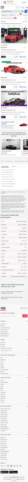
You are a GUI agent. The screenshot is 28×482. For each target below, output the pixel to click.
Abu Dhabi (3, 360)
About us (3, 326)
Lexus (2, 386)
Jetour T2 (3, 437)
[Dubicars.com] (3, 309)
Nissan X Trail (4, 453)
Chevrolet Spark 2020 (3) (7, 174)
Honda (2, 400)
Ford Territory (4, 459)
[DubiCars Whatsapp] (20, 466)
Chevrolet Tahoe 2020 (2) (7, 181)
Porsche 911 (4, 441)
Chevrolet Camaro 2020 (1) (7, 186)
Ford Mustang (4, 420)
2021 (20, 26)
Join (25, 316)
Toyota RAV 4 (4, 418)
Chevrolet (3, 396)
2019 (25, 26)
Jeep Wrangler (4, 426)
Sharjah (2, 371)
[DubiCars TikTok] (14, 466)
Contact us (3, 324)
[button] (1, 2)
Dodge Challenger (5, 451)
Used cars (3, 342)
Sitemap (3, 339)
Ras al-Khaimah (4, 369)
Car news (3, 346)
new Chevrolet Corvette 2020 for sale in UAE (15, 192)
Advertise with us (5, 334)
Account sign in (4, 332)
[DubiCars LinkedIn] (1, 466)
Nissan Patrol (4, 411)
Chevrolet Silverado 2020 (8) (8, 169)
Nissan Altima (4, 416)
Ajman (2, 363)
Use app (22, 7)
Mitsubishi (3, 398)
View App (24, 2)
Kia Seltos (3, 449)
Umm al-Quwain (4, 373)
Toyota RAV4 (4, 455)
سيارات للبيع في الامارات (6, 350)
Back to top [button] (23, 308)
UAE (2, 358)
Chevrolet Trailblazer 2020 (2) (8, 183)
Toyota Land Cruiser (5, 409)
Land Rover (3, 392)
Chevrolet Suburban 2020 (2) (8, 179)
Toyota (2, 380)
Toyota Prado (4, 413)
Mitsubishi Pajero (5, 428)
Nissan (2, 384)
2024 (9, 26)
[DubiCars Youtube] (11, 466)
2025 (14, 26)
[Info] (13, 18)
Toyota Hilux (4, 424)
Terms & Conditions (5, 328)
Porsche (3, 402)
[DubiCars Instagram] (8, 466)
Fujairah (2, 367)
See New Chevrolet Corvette (7, 127)
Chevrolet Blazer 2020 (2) (7, 176)
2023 (3, 26)
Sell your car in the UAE (6, 348)
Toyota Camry (4, 415)
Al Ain (2, 361)
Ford (2, 390)
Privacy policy (4, 330)
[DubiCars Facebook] (5, 466)
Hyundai (3, 394)
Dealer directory (5, 336)
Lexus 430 (3, 430)
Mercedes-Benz (4, 382)
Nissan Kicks (4, 443)
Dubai (2, 365)
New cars (3, 344)
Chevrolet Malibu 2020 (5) (7, 172)
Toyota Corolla (4, 422)
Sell (17, 7)
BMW (2, 388)
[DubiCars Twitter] (17, 466)
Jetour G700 (3, 445)
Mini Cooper (4, 457)
